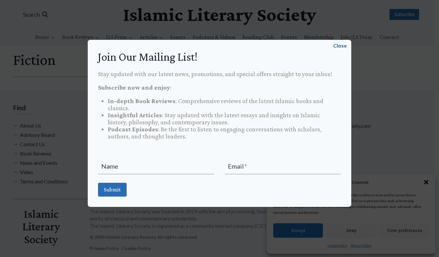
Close (336, 45)
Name (109, 166)
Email (237, 166)
